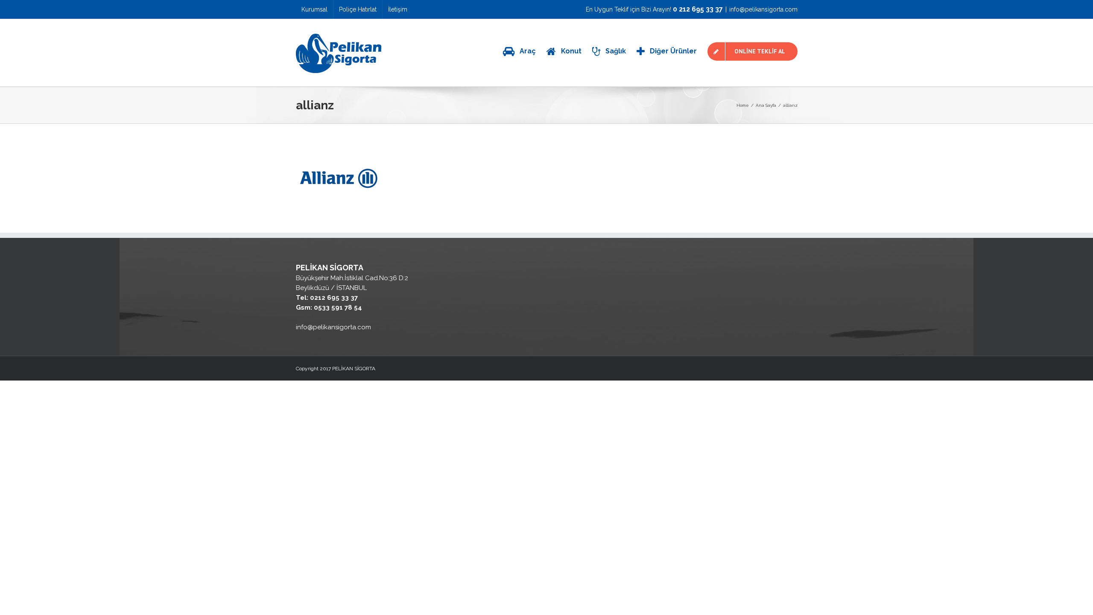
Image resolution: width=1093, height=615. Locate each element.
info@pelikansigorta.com (763, 9)
